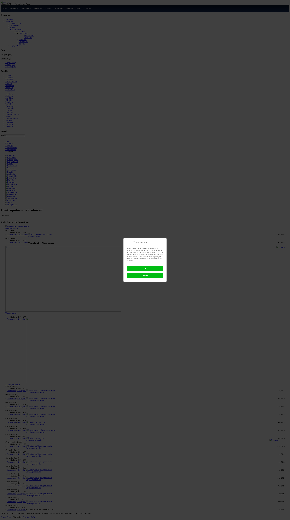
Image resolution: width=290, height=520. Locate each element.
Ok (145, 268)
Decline (145, 275)
